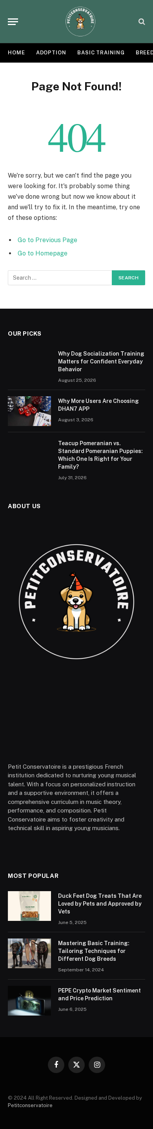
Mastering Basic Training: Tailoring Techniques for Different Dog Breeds (93, 951)
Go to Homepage (42, 253)
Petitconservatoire (30, 1105)
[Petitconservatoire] (80, 21)
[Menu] (13, 22)
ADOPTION (51, 53)
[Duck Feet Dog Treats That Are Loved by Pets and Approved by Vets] (29, 906)
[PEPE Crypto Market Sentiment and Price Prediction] (29, 1001)
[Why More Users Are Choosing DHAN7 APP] (29, 411)
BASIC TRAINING (101, 53)
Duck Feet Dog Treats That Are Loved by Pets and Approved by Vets (100, 904)
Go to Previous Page (47, 240)
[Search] (141, 22)
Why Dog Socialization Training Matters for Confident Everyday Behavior (101, 361)
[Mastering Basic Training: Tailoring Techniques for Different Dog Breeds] (29, 953)
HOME (16, 53)
